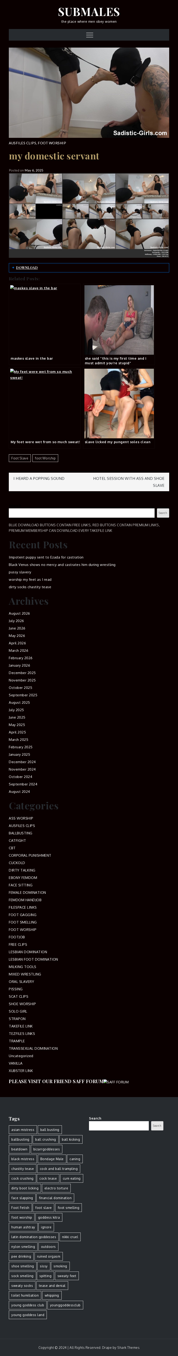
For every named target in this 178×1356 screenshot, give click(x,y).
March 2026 (18, 650)
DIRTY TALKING (22, 870)
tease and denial (52, 1286)
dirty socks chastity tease (30, 587)
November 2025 (22, 680)
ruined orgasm (48, 1256)
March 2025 (18, 739)
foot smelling (68, 1208)
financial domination (55, 1198)
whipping (52, 1295)
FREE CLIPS (18, 944)
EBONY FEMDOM (23, 877)
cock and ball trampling (59, 1169)
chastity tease (22, 1169)
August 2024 (19, 791)
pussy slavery (20, 572)
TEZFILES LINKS (22, 1033)
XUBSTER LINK (21, 1071)
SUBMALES (89, 11)
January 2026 (19, 665)
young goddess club (27, 1305)
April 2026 (17, 643)
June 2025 (17, 717)
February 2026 (21, 658)
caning (75, 1159)
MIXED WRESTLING (25, 974)
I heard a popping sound (39, 478)
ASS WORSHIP (21, 818)
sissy (44, 1266)
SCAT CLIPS (18, 996)
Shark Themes (128, 1348)
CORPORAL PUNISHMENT (30, 855)
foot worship (45, 458)
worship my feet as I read (30, 579)
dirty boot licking (24, 1188)
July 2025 (16, 710)
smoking (60, 1266)
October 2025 (20, 687)
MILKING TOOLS (22, 967)
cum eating (72, 1178)
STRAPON (17, 1019)
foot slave (19, 458)
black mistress (22, 1159)
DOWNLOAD (27, 267)
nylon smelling (23, 1247)
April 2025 (17, 732)
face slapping (22, 1198)
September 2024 (23, 784)
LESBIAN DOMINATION (28, 952)
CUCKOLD (17, 863)
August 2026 (19, 613)
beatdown (19, 1149)
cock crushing (22, 1178)
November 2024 (22, 769)
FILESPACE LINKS (23, 907)
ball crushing (45, 1139)
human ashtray (23, 1227)
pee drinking (21, 1256)
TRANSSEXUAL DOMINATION (33, 1048)
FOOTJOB (17, 937)
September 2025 (23, 695)
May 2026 (17, 635)
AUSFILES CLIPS (22, 143)
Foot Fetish (20, 1208)
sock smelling (22, 1276)
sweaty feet (66, 1276)
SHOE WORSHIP (22, 1004)
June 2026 (17, 628)
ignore (46, 1227)
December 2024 (22, 762)
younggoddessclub (65, 1305)
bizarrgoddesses (46, 1149)
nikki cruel (70, 1237)
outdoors (48, 1247)
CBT (12, 848)
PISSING (16, 989)
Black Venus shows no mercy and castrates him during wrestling (62, 564)
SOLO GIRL (18, 1011)
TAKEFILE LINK (21, 1026)
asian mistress (22, 1130)
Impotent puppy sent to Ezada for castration (46, 557)
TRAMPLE (17, 1041)
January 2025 (19, 754)
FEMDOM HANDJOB (25, 900)
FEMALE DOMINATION (27, 892)
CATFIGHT (17, 840)
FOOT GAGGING (22, 915)
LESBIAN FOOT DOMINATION (33, 959)
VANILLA (16, 1063)
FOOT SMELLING (23, 922)
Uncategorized (21, 1056)
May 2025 (17, 725)
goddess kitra (49, 1217)
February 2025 (21, 747)
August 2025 (19, 702)
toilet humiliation (25, 1295)
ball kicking (71, 1139)
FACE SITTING (20, 885)
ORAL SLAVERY (21, 981)
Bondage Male (52, 1159)
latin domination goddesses (33, 1237)
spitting (45, 1276)
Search (15, 505)
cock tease (48, 1178)
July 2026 (16, 621)
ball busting (49, 1130)
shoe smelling (22, 1266)
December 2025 (22, 673)
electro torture (56, 1188)
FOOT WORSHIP (52, 143)
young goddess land (27, 1315)
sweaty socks (22, 1286)
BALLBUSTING (20, 833)
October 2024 (20, 777)
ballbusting (20, 1139)
